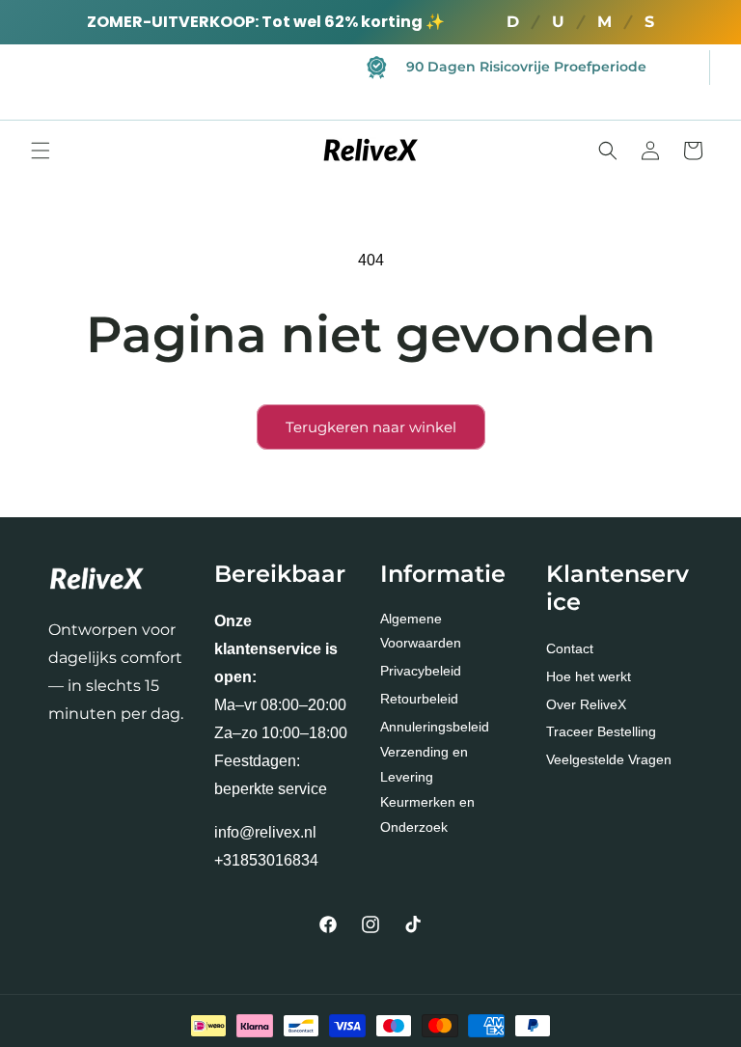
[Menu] (40, 150)
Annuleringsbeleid (434, 726)
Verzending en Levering (424, 764)
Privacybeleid (420, 670)
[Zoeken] (608, 150)
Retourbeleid (419, 698)
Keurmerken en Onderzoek (427, 814)
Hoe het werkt (588, 676)
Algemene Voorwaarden (420, 630)
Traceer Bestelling (601, 731)
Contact (569, 648)
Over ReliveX (586, 704)
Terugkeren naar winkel (371, 427)
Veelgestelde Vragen (609, 759)
